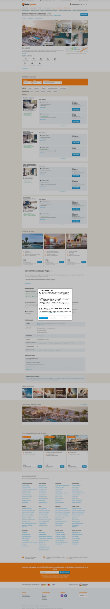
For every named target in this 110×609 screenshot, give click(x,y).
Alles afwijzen (53, 318)
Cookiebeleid (50, 312)
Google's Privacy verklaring (59, 312)
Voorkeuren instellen (66, 317)
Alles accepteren (43, 318)
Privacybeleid (43, 312)
